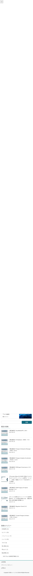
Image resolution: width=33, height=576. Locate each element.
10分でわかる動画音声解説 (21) (11, 556)
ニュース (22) (5, 539)
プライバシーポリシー (6, 565)
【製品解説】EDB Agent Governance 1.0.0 (20, 467)
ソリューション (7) (6, 536)
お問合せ (3, 568)
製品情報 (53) (5, 553)
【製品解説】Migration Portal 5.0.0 (18, 506)
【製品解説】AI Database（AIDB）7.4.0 (19, 439)
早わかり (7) (5, 549)
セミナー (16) (5, 532)
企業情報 (3, 562)
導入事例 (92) (5, 546)
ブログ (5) (4, 542)
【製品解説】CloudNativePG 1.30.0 (18, 430)
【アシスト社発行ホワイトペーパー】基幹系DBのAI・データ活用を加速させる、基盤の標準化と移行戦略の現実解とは (20, 498)
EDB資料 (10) (5, 529)
